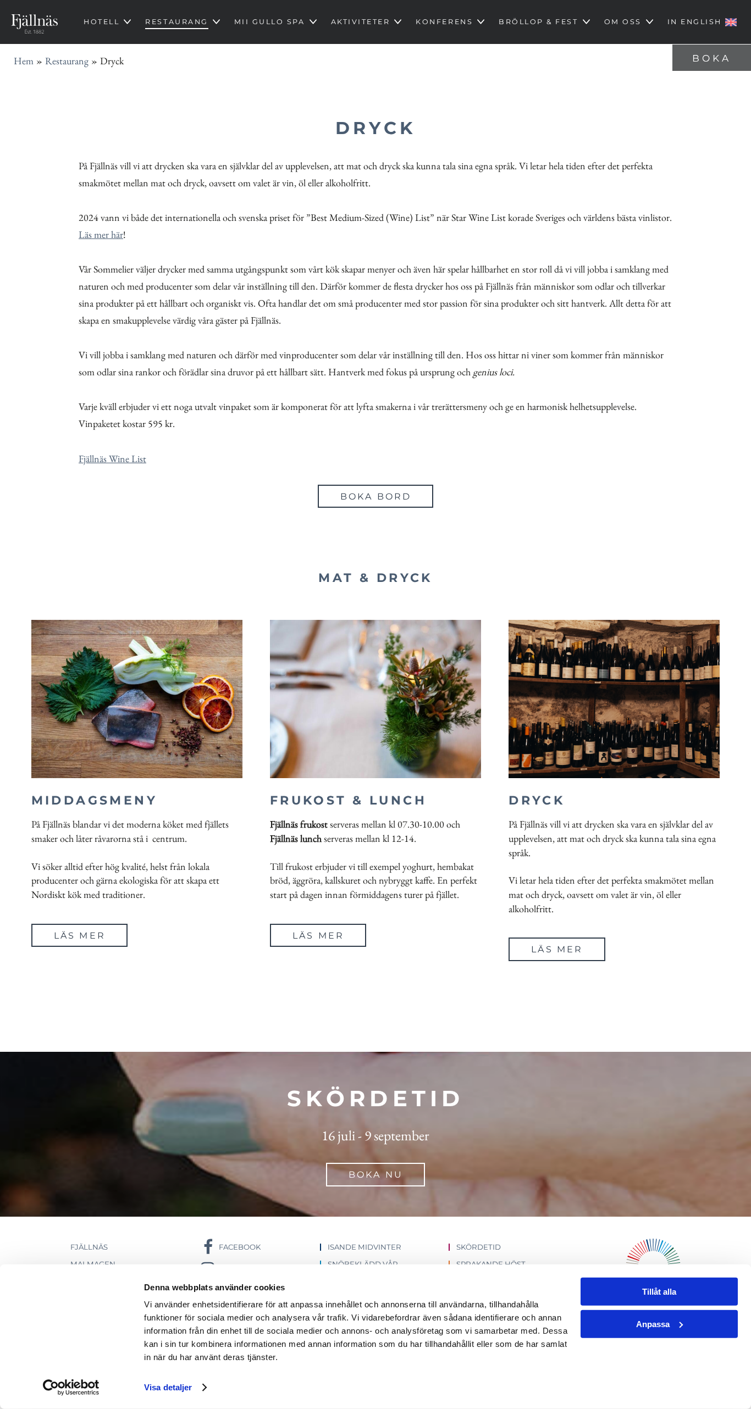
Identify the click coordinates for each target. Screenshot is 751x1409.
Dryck (537, 800)
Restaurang (176, 22)
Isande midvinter (364, 1246)
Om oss (623, 22)
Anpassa (653, 1323)
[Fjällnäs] (34, 22)
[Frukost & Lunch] (375, 699)
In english (694, 22)
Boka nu (376, 1174)
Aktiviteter (360, 22)
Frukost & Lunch (348, 800)
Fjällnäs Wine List (112, 458)
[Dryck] (614, 699)
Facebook (240, 1246)
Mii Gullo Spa (269, 22)
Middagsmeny (94, 800)
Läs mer (80, 935)
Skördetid (478, 1246)
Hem (24, 60)
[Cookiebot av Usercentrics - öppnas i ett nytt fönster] (71, 1387)
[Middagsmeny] (136, 699)
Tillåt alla (659, 1291)
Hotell (101, 22)
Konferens (444, 22)
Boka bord (376, 496)
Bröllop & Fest (538, 22)
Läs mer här (101, 234)
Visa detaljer (168, 1387)
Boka (711, 58)
